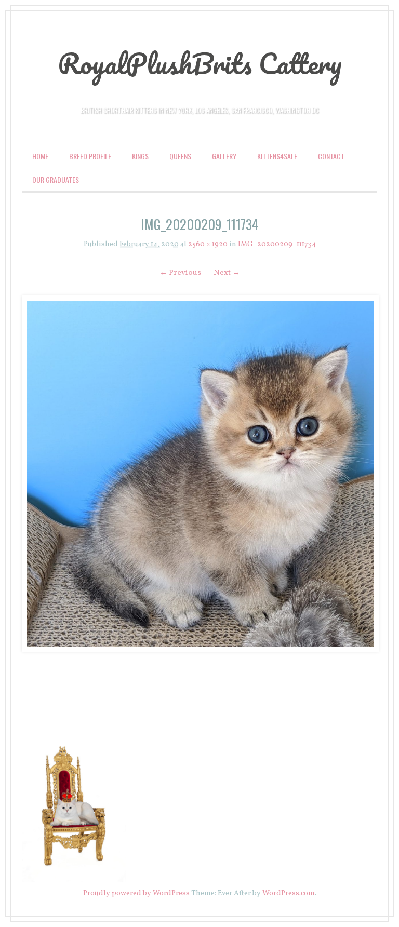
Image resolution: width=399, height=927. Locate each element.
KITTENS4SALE (277, 156)
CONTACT (331, 156)
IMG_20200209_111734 (277, 244)
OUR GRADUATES (55, 179)
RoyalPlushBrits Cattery (200, 63)
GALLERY (224, 156)
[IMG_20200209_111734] (199, 473)
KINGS (140, 156)
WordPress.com (288, 893)
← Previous (180, 272)
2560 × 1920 (208, 244)
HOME (40, 156)
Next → (227, 272)
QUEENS (180, 156)
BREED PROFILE (90, 156)
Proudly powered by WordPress (136, 893)
